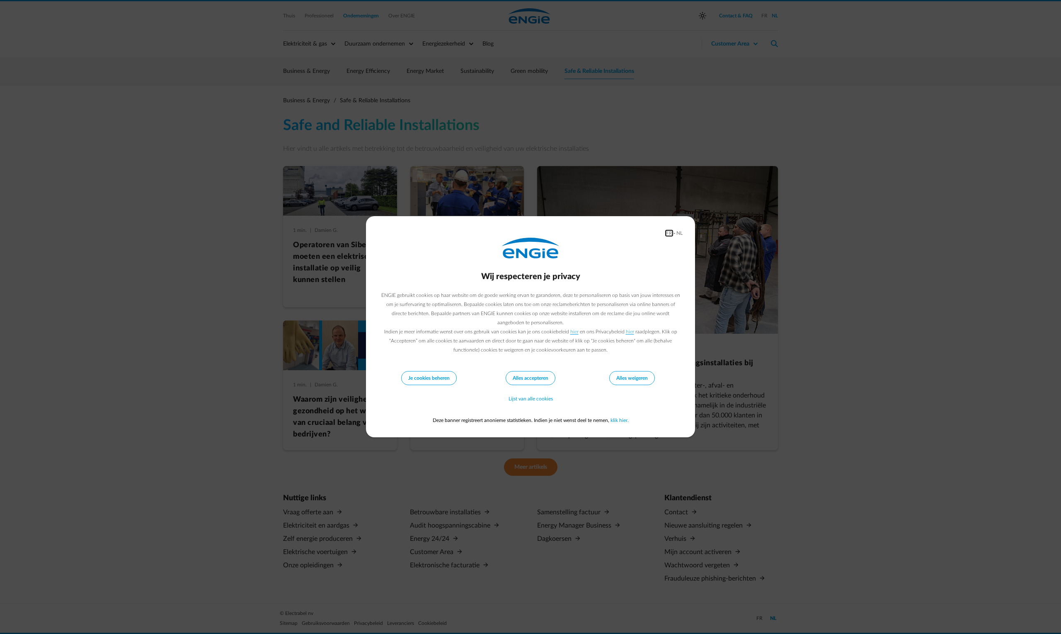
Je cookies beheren (429, 378)
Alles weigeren (632, 378)
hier (574, 331)
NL (679, 233)
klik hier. (619, 420)
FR (669, 233)
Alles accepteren (530, 378)
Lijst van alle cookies (531, 398)
